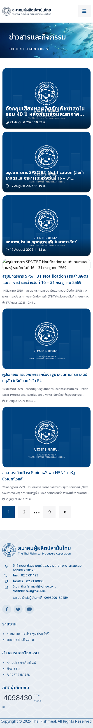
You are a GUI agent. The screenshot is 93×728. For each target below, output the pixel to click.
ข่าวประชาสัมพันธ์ (21, 663)
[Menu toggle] (84, 11)
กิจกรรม (13, 668)
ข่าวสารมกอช (18, 674)
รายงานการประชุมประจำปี (28, 634)
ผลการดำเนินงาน (20, 639)
